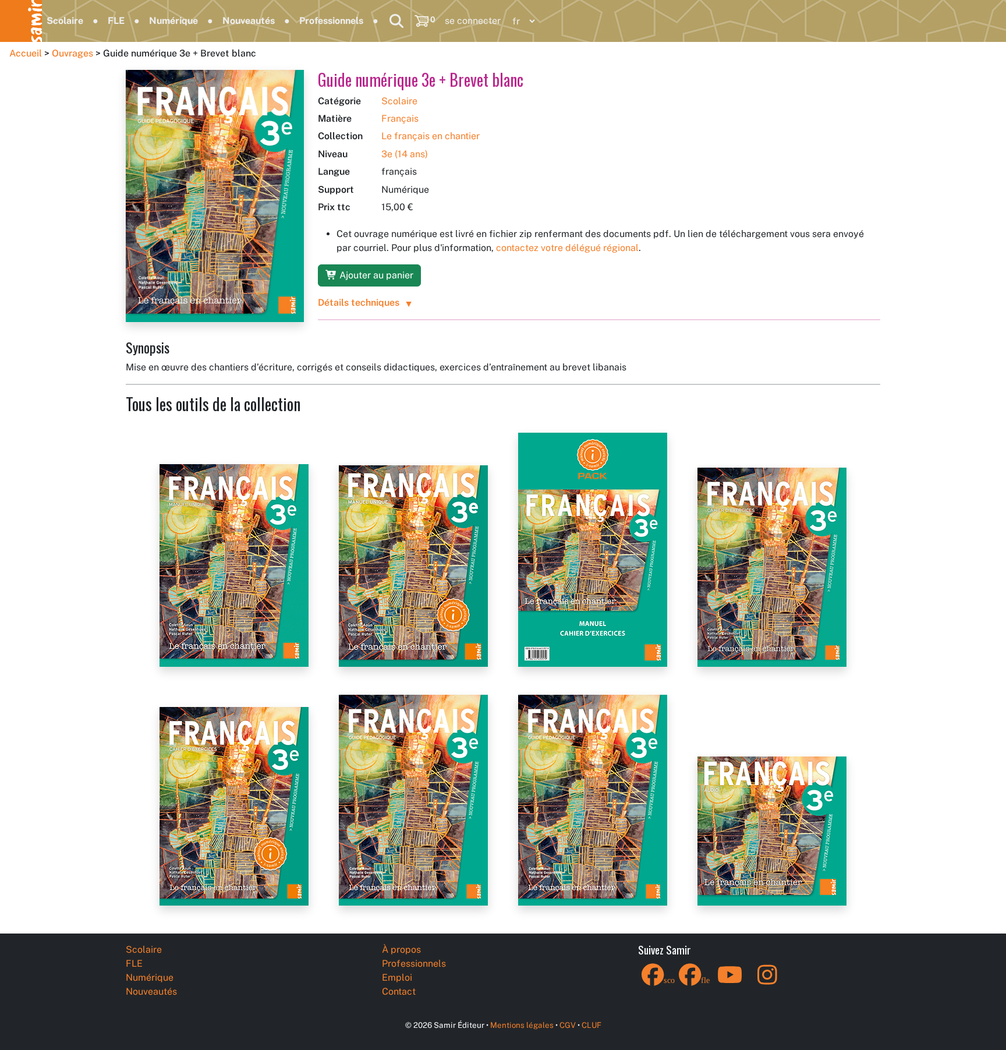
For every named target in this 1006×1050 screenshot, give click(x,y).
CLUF (591, 1025)
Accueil (25, 53)
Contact (399, 991)
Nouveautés (248, 20)
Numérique (173, 20)
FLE (116, 20)
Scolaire (65, 20)
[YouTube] (730, 982)
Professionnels (331, 20)
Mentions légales (522, 1025)
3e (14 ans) (404, 154)
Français (400, 118)
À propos (401, 949)
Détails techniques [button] (358, 302)
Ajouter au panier (375, 275)
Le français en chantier (430, 136)
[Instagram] (767, 982)
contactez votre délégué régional (567, 247)
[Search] (396, 20)
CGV (567, 1025)
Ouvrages (72, 53)
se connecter (473, 20)
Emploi (397, 977)
